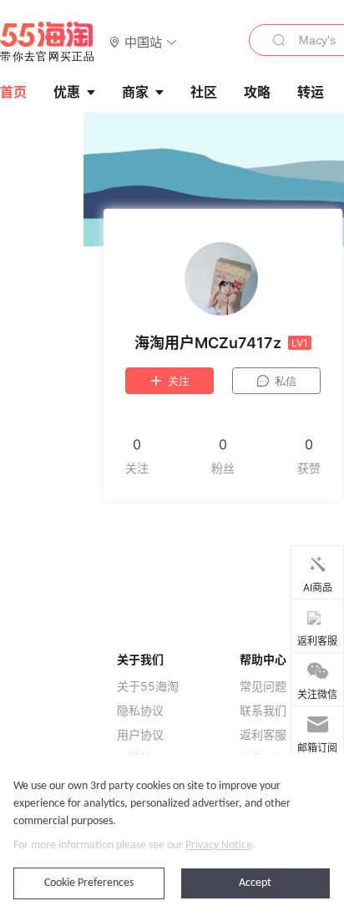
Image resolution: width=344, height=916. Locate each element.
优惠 (66, 92)
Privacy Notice (218, 845)
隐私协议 (140, 710)
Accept (255, 883)
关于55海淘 (148, 686)
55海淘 (47, 42)
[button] (143, 41)
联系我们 (263, 710)
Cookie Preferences (89, 883)
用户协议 (140, 734)
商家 (135, 92)
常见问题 (263, 686)
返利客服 (263, 734)
